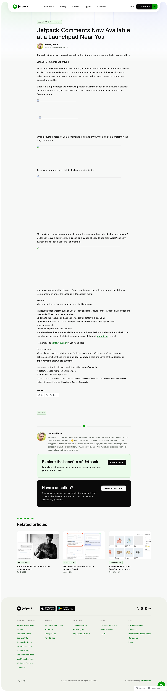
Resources (101, 6)
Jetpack (20, 629)
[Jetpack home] (20, 6)
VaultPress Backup (25, 659)
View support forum (114, 488)
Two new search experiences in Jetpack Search (78, 567)
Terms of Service (108, 625)
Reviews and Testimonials (139, 634)
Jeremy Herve (55, 433)
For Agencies (50, 634)
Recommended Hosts (54, 625)
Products (47, 6)
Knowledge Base (135, 625)
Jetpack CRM (22, 638)
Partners (75, 6)
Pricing (62, 6)
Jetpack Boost (23, 634)
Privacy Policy (107, 629)
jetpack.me (102, 336)
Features (41, 413)
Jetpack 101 (42, 22)
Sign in (131, 6)
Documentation (79, 625)
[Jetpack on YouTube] (149, 608)
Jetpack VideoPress (25, 655)
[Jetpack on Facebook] (141, 608)
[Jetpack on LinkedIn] (145, 608)
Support (87, 6)
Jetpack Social (23, 650)
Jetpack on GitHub (80, 634)
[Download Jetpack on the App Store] (48, 608)
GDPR (103, 634)
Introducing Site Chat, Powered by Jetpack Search (33, 567)
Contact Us (133, 638)
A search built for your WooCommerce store (120, 567)
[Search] (123, 6)
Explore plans (116, 462)
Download (21, 667)
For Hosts (49, 629)
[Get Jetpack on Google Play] (66, 608)
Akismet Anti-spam (25, 625)
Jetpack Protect (24, 642)
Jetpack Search (23, 646)
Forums (131, 629)
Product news (55, 22)
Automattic (146, 681)
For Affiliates (50, 638)
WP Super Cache (24, 663)
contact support (59, 342)
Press (130, 642)
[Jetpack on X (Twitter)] (137, 608)
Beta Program (78, 629)
